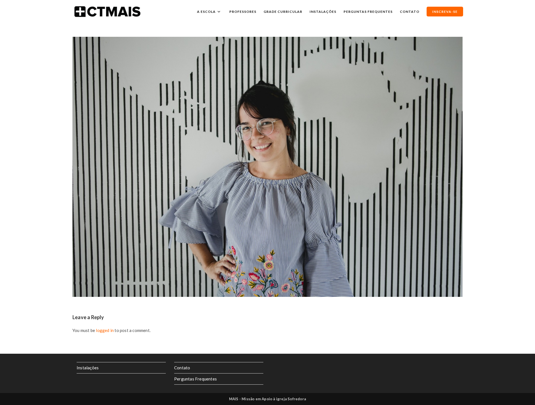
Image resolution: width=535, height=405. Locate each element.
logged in (105, 330)
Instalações (88, 367)
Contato (182, 367)
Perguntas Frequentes (195, 378)
